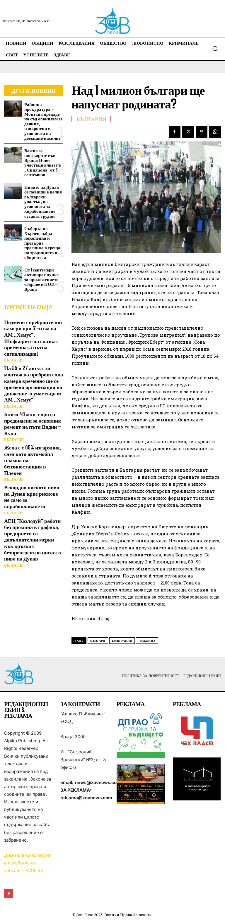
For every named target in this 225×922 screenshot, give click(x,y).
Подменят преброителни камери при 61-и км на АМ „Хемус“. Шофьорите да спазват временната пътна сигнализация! (33, 338)
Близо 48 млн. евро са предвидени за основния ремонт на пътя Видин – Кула (32, 423)
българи (97, 640)
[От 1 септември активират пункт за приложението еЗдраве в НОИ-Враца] (13, 274)
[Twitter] (188, 132)
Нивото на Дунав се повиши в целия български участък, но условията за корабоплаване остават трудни (43, 201)
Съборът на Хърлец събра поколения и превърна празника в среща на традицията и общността (42, 243)
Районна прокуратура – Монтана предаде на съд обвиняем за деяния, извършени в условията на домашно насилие (43, 121)
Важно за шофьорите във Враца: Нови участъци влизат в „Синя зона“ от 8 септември (42, 162)
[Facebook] (174, 132)
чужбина (147, 640)
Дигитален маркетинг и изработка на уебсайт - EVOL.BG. (27, 862)
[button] (215, 48)
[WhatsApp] (215, 132)
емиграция (122, 640)
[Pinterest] (201, 132)
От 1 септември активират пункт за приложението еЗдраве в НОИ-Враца (41, 279)
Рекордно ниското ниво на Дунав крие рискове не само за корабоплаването (31, 496)
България (14, 360)
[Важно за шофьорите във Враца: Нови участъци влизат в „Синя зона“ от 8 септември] (13, 155)
